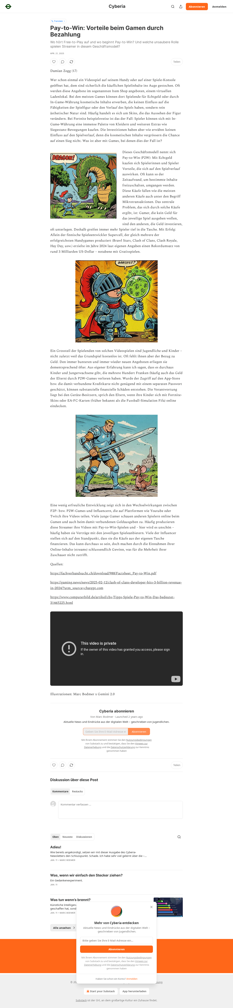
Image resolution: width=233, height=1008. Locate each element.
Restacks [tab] (77, 791)
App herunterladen (134, 991)
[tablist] (67, 791)
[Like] (54, 61)
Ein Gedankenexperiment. (66, 880)
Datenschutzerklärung (123, 964)
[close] (151, 907)
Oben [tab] (55, 837)
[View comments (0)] (62, 61)
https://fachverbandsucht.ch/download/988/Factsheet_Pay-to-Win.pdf (103, 573)
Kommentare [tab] (60, 791)
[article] (116, 855)
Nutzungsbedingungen (139, 957)
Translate (58, 21)
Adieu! (55, 847)
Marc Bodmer (67, 860)
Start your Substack (102, 991)
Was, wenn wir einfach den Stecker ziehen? (86, 875)
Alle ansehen (62, 928)
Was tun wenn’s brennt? (70, 900)
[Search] (172, 6)
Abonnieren (197, 6)
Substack (81, 1000)
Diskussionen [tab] (84, 837)
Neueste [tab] (67, 837)
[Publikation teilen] (180, 6)
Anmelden (219, 6)
